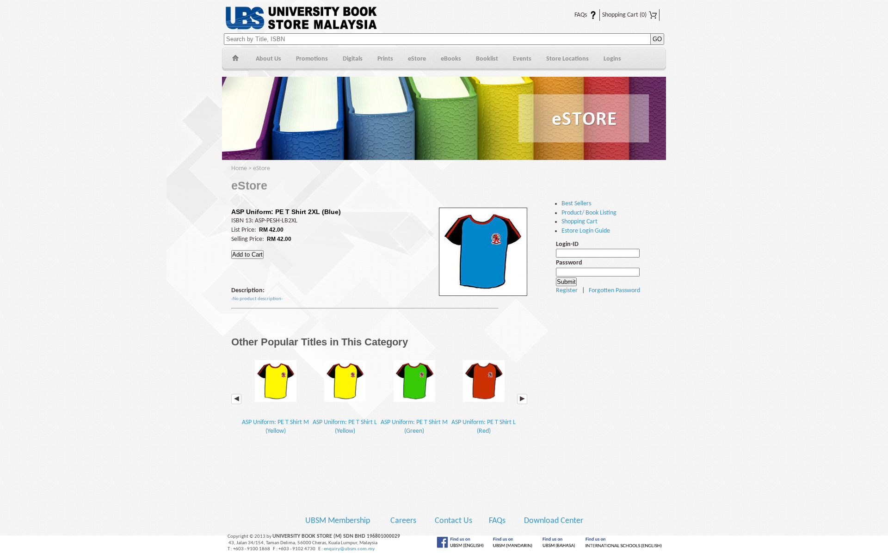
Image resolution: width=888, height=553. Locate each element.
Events (522, 58)
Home (235, 59)
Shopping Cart (624, 15)
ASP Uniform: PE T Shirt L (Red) (483, 427)
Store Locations (567, 58)
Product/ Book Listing (589, 212)
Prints (385, 58)
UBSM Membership (338, 520)
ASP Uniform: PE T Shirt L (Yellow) (345, 427)
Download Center (553, 520)
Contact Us (454, 520)
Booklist (487, 58)
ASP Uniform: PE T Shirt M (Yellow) (275, 427)
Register (567, 290)
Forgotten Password (614, 290)
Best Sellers (576, 203)
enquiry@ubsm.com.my (349, 549)
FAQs (575, 15)
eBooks (451, 58)
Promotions (312, 58)
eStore (417, 58)
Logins (612, 58)
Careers (403, 520)
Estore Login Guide (585, 230)
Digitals (353, 58)
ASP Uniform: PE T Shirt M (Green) (414, 427)
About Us (268, 58)
